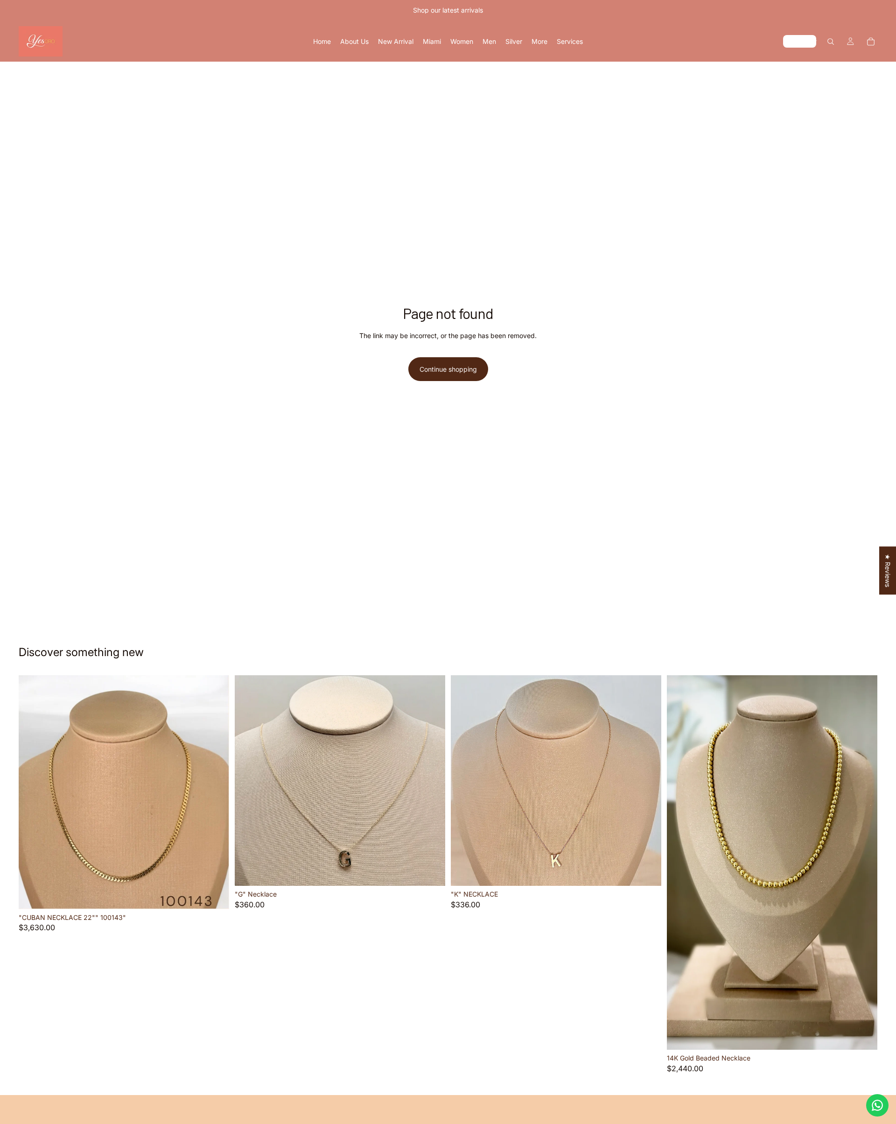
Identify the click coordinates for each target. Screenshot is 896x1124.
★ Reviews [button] (888, 570)
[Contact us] (877, 1105)
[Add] (214, 894)
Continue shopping (448, 369)
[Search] (830, 41)
